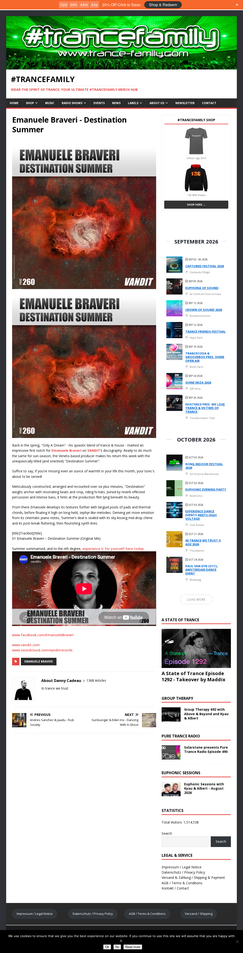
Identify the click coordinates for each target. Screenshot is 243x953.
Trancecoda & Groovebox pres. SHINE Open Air (204, 357)
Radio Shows (72, 103)
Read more (132, 947)
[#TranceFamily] (121, 66)
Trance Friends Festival (205, 331)
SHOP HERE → (196, 204)
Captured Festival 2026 (204, 266)
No (117, 947)
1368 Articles (96, 680)
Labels (133, 103)
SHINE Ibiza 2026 (198, 382)
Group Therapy (177, 698)
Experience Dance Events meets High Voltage (201, 515)
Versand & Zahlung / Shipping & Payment (193, 877)
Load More (196, 600)
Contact (209, 103)
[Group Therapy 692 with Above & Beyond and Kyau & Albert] (171, 719)
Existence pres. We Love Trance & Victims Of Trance (205, 408)
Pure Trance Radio (181, 736)
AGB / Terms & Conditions (182, 883)
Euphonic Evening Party (205, 489)
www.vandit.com (26, 645)
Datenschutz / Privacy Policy (183, 872)
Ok (107, 947)
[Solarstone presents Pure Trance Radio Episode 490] (171, 756)
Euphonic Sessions (181, 772)
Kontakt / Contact (175, 888)
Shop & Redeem (163, 4)
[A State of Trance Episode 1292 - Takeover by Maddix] (196, 665)
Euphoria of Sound (202, 288)
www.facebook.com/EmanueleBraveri (43, 635)
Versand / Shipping (198, 914)
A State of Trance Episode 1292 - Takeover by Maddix (193, 676)
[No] (237, 941)
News (116, 103)
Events (99, 103)
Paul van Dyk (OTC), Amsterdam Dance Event (201, 569)
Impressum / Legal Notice (181, 867)
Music (49, 103)
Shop (30, 103)
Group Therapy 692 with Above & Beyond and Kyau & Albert (206, 713)
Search (167, 833)
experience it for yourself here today (113, 548)
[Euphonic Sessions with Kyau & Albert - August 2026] (171, 793)
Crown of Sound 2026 (203, 310)
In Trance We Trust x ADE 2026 (203, 542)
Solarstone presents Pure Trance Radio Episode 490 (206, 749)
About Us (157, 103)
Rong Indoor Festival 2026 (204, 466)
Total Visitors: (172, 822)
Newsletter (185, 103)
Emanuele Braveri (38, 661)
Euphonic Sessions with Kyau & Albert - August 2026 (204, 788)
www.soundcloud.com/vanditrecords (42, 650)
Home (14, 103)
